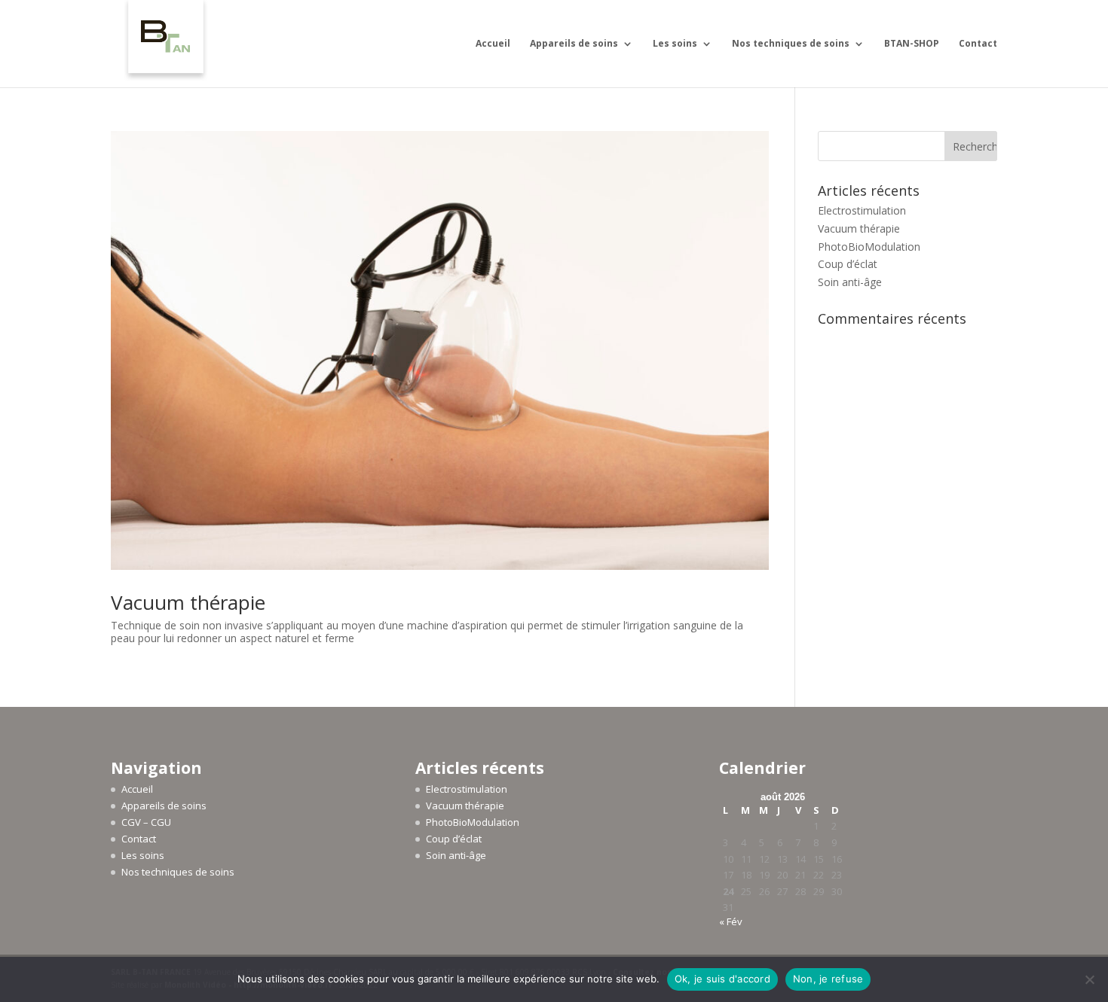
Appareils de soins (574, 44)
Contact (978, 44)
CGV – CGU (146, 822)
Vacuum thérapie (188, 602)
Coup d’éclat (847, 264)
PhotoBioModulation (869, 246)
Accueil (493, 44)
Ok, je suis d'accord (722, 979)
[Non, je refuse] (1089, 979)
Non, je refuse (828, 979)
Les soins (675, 44)
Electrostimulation (862, 210)
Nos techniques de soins (790, 44)
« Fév (730, 921)
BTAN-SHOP (911, 44)
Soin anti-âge (850, 282)
